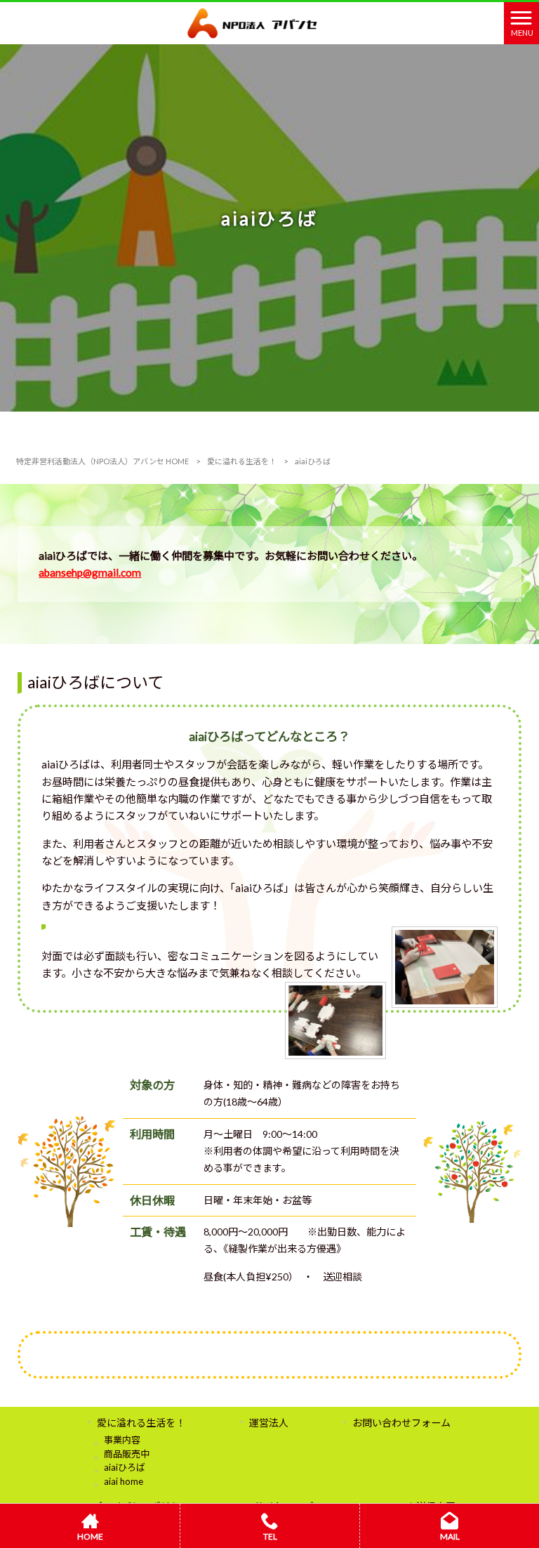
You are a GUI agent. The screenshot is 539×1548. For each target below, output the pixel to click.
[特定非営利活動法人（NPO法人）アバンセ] (252, 21)
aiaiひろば (124, 1467)
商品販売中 (126, 1454)
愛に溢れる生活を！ (242, 461)
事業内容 (122, 1439)
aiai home (123, 1481)
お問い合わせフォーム (401, 1423)
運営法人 (268, 1423)
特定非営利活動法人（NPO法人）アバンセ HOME (102, 461)
